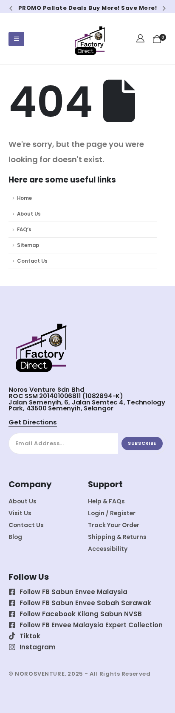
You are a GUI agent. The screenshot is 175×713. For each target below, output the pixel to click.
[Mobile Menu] (16, 39)
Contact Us (32, 261)
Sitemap (28, 245)
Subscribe (142, 443)
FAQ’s (24, 229)
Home (24, 198)
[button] (10, 8)
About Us (29, 214)
